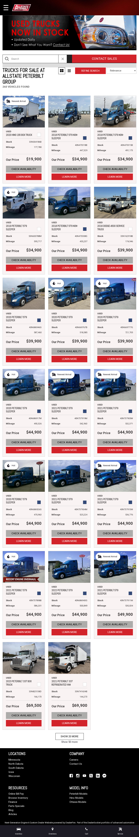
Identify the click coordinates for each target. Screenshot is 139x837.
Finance (12, 801)
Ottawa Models (78, 801)
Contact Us (76, 763)
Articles (12, 814)
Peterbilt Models (78, 793)
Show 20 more (69, 736)
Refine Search (90, 70)
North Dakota (15, 763)
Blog (10, 810)
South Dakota (16, 767)
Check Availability (24, 169)
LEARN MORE (23, 176)
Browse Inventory (18, 797)
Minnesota (14, 759)
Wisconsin (14, 776)
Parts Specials (16, 806)
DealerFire (70, 822)
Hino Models (76, 797)
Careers (74, 759)
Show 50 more (69, 741)
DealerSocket (94, 822)
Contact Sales (104, 59)
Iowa (11, 772)
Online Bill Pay (16, 793)
